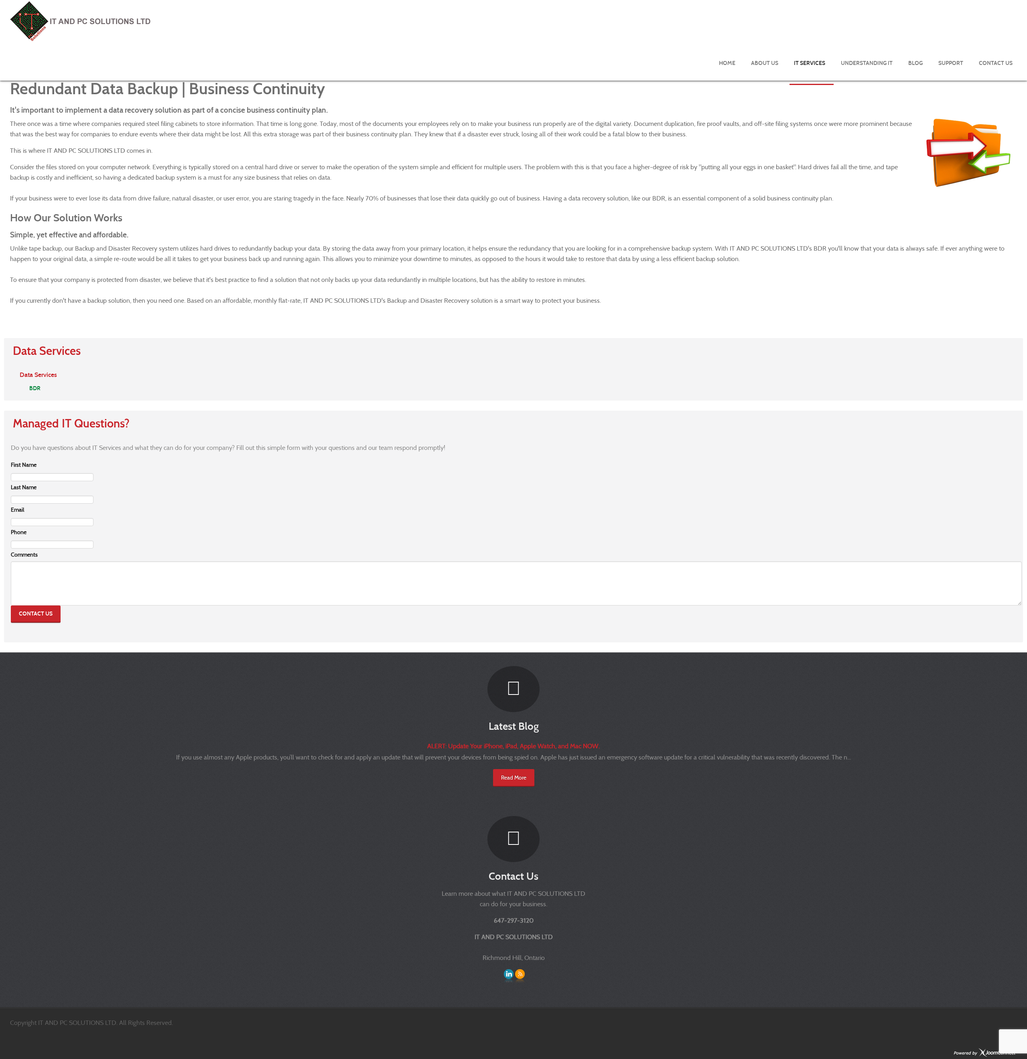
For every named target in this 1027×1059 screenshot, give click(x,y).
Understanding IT (867, 63)
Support (950, 63)
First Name (24, 464)
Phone (18, 532)
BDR (35, 388)
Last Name (24, 487)
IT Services (809, 63)
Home (727, 63)
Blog (915, 63)
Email (17, 509)
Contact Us (996, 63)
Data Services (38, 375)
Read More (513, 777)
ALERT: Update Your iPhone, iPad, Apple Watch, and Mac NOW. (513, 746)
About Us (764, 63)
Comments (24, 554)
